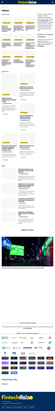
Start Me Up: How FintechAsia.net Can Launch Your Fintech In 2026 (23, 268)
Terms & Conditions (18, 407)
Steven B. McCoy (22, 203)
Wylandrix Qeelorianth (7, 103)
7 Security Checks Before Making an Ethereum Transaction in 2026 (26, 117)
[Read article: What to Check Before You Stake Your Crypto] (27, 138)
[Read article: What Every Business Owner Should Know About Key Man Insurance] (9, 174)
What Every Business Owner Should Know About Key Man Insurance (26, 171)
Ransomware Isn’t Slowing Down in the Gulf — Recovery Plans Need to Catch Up (19, 28)
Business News (6, 22)
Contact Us (31, 407)
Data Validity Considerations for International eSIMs (18, 61)
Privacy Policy (9, 407)
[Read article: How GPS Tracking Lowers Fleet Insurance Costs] (19, 38)
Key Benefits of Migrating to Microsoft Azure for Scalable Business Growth (7, 62)
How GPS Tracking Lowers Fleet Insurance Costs (18, 44)
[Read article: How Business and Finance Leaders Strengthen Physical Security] (7, 38)
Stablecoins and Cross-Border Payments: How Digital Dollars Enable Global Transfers (26, 185)
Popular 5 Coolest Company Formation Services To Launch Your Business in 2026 (30, 45)
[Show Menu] (2, 2)
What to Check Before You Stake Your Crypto (27, 146)
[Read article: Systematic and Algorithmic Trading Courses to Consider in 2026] (9, 216)
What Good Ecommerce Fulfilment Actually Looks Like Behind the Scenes (6, 28)
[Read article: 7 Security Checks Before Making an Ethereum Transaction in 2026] (27, 108)
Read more (6, 114)
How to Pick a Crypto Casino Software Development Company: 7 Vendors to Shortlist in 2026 (9, 148)
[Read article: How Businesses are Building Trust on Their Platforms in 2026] (31, 21)
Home (3, 7)
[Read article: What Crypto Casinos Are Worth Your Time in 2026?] (27, 79)
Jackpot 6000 (44, 20)
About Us (26, 407)
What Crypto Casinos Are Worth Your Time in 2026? (26, 87)
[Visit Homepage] (27, 2)
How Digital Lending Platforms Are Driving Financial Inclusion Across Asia (26, 200)
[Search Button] (52, 2)
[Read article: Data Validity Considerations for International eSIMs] (19, 54)
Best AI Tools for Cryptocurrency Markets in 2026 (9, 99)
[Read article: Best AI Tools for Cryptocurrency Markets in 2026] (9, 85)
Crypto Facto (6, 94)
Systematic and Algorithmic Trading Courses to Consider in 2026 (26, 213)
